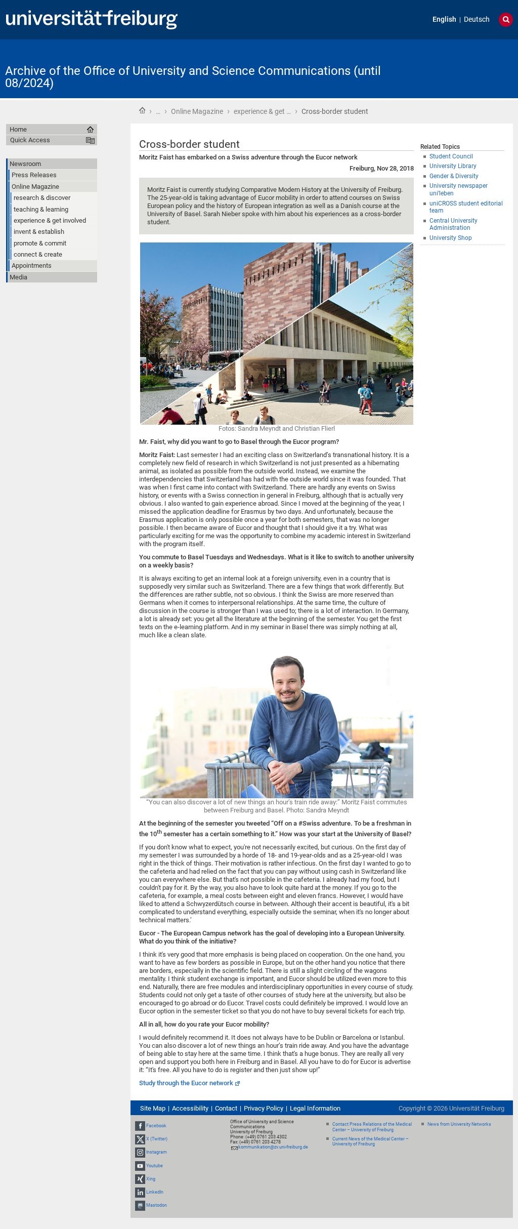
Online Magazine (197, 111)
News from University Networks (459, 1124)
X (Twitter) (156, 1138)
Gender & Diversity (454, 176)
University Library (453, 166)
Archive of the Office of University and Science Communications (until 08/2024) (193, 77)
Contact (226, 1108)
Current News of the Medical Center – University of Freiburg (370, 1141)
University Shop (450, 237)
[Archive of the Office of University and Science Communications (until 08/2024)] (463, 68)
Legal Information (315, 1108)
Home (142, 110)
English (444, 19)
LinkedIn (154, 1192)
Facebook (156, 1125)
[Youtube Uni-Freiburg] (140, 1165)
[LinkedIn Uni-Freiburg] (140, 1192)
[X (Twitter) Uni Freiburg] (140, 1138)
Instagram (156, 1152)
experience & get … (262, 111)
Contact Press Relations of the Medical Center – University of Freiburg (372, 1127)
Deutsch (477, 19)
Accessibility (190, 1108)
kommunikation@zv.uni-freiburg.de (273, 1147)
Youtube (154, 1165)
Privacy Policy (263, 1108)
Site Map (152, 1108)
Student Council (451, 156)
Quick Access (30, 140)
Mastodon (156, 1205)
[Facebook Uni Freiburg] (140, 1125)
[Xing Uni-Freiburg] (140, 1178)
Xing (150, 1178)
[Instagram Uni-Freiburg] (140, 1152)
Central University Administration (453, 224)
